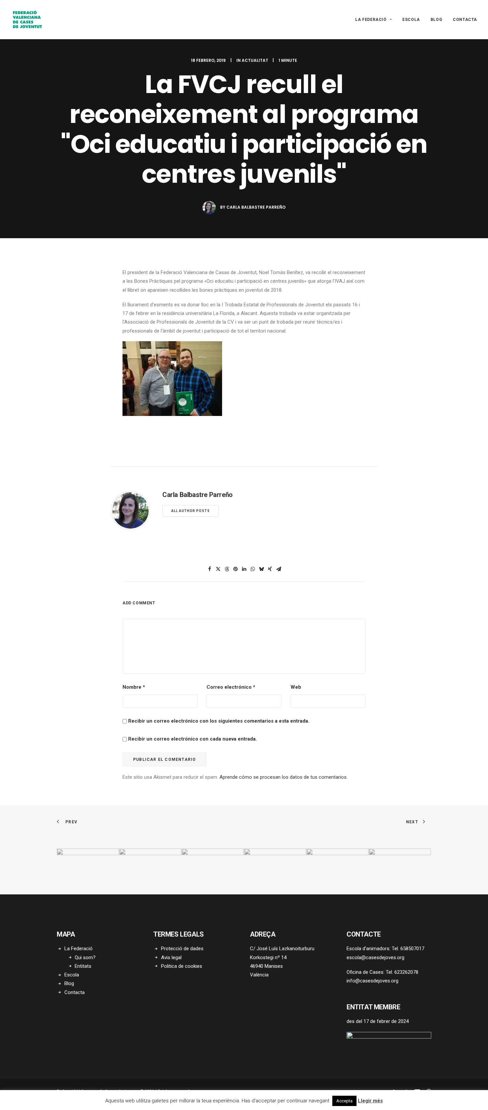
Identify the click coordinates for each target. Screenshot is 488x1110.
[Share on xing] (270, 569)
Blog (436, 19)
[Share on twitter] (218, 569)
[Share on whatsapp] (253, 569)
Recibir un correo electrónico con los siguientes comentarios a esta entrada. (218, 721)
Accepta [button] (344, 1100)
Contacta (465, 19)
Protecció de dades (182, 949)
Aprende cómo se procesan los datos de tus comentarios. (283, 777)
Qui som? (85, 957)
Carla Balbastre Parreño (255, 207)
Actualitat (255, 60)
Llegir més (370, 1101)
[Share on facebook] (209, 569)
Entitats (83, 966)
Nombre (133, 687)
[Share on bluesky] (261, 569)
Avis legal (171, 957)
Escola (411, 19)
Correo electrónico (230, 687)
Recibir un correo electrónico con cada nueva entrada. (192, 739)
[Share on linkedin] (244, 569)
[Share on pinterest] (235, 569)
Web (295, 687)
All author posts (190, 511)
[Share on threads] (227, 569)
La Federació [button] (370, 19)
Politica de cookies (181, 966)
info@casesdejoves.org (372, 981)
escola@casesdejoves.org (375, 957)
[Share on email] (279, 569)
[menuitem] (375, 19)
